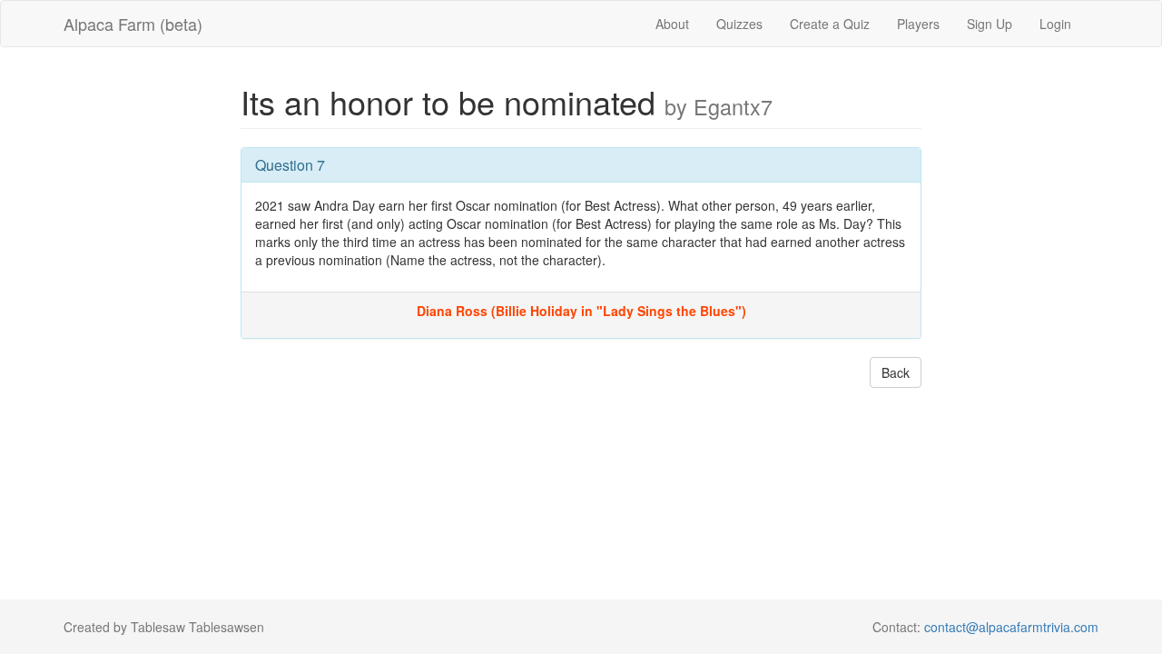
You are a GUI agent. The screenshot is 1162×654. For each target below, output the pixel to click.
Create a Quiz (830, 24)
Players (918, 24)
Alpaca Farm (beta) (133, 23)
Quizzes (739, 24)
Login (1055, 24)
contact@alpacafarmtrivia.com (1011, 627)
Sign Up (989, 24)
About (672, 24)
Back (895, 372)
